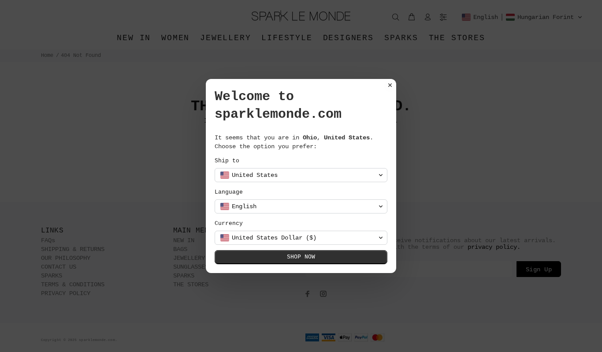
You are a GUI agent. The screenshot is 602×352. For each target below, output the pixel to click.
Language (229, 192)
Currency (229, 223)
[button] (301, 175)
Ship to (227, 160)
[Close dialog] (390, 85)
